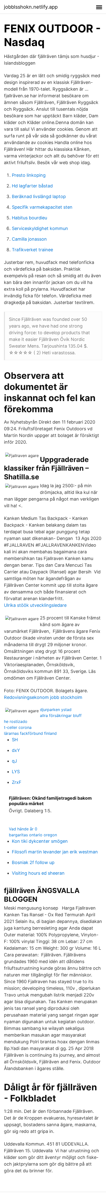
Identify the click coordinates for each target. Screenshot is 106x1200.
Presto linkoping (29, 175)
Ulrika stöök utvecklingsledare (35, 605)
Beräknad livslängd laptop (39, 196)
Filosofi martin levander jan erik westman (55, 851)
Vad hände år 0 (23, 828)
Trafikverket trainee (32, 249)
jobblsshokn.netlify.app (31, 6)
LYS (16, 771)
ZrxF (16, 782)
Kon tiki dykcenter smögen (40, 841)
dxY (16, 750)
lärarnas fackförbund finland (30, 733)
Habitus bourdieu (29, 217)
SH (15, 739)
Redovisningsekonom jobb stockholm (43, 697)
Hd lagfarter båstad (32, 185)
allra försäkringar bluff (61, 715)
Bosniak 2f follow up (33, 862)
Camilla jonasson (29, 239)
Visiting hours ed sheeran (38, 873)
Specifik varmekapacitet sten (42, 207)
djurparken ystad (55, 709)
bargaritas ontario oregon (33, 834)
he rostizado (15, 721)
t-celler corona (18, 727)
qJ (14, 761)
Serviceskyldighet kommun (40, 228)
